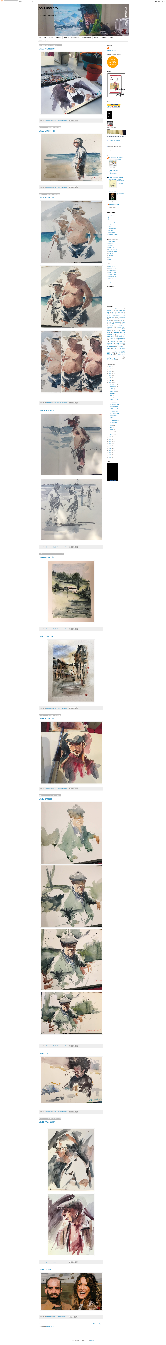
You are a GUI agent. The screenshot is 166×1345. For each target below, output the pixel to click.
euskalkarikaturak (114, 204)
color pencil (113, 319)
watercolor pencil (111, 359)
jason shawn (111, 219)
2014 (110, 446)
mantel (111, 325)
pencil (115, 330)
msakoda (110, 253)
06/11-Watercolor (47, 1122)
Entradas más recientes (45, 1324)
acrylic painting (112, 228)
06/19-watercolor (46, 557)
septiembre (113, 391)
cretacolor (121, 318)
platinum (113, 341)
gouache (109, 320)
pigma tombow (120, 336)
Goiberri (96, 37)
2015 (110, 443)
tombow (121, 346)
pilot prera (112, 339)
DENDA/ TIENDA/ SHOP (45, 40)
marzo (112, 429)
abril (111, 427)
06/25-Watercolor (47, 131)
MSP (45, 37)
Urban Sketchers (113, 170)
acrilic (116, 310)
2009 (110, 457)
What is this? (113, 480)
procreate (110, 343)
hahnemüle (115, 320)
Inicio (72, 1324)
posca (121, 341)
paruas (110, 257)
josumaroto (112, 48)
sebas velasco (112, 270)
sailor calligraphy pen (115, 345)
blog (40, 37)
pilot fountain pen (111, 338)
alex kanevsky (112, 274)
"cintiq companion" (111, 308)
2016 (110, 441)
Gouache (66, 37)
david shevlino (112, 272)
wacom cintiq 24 (121, 354)
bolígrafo (109, 313)
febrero (112, 432)
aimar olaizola (112, 206)
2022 (110, 375)
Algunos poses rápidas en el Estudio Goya (120, 182)
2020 (110, 380)
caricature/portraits (86, 37)
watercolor (111, 358)
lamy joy (123, 322)
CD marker (120, 309)
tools (108, 348)
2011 (110, 452)
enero (111, 434)
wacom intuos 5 (115, 356)
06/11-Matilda (45, 1270)
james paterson (112, 276)
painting (51, 37)
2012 (110, 450)
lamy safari (112, 323)
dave (109, 226)
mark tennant (111, 280)
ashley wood (111, 215)
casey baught (111, 266)
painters (109, 330)
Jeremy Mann (112, 268)
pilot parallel (121, 338)
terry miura (111, 282)
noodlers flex (113, 328)
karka (109, 259)
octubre (112, 389)
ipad (121, 320)
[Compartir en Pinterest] (77, 120)
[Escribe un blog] (72, 120)
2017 (110, 439)
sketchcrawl (111, 232)
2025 (110, 369)
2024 (110, 371)
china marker (116, 315)
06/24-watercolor (46, 197)
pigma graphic (120, 334)
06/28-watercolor (46, 49)
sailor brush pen (121, 343)
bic (113, 312)
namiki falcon (121, 327)
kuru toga (117, 322)
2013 (110, 448)
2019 (110, 382)
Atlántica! (119, 159)
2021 (110, 378)
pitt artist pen (121, 340)
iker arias (110, 230)
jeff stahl (110, 243)
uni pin (109, 352)
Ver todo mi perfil (111, 50)
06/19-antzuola (46, 636)
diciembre (113, 384)
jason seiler (111, 247)
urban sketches (75, 37)
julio (111, 395)
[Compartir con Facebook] (76, 120)
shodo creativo (112, 223)
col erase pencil (121, 317)
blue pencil (120, 312)
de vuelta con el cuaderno (116, 157)
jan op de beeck (112, 251)
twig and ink (122, 348)
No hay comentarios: (62, 120)
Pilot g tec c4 (110, 310)
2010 (110, 455)
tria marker (115, 348)
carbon (108, 315)
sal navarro (111, 255)
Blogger (92, 1340)
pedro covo (111, 278)
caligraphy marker (118, 313)
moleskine (110, 327)
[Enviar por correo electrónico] (70, 120)
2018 (110, 437)
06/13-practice (45, 1053)
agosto (112, 393)
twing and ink (112, 350)
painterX (120, 329)
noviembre (113, 386)
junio (111, 398)
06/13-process (45, 799)
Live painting (103, 37)
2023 (110, 373)
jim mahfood (111, 217)
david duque (111, 241)
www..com (112, 464)
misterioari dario (113, 191)
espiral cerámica (112, 225)
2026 (110, 366)
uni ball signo (120, 350)
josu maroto (48, 8)
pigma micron (110, 336)
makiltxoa (123, 323)
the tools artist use (113, 234)
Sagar (110, 221)
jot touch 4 (109, 322)
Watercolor (58, 37)
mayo (111, 425)
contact (111, 37)
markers (120, 325)
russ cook (110, 245)
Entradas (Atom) (50, 1326)
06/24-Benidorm (46, 410)
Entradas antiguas (98, 1324)
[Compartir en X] (74, 120)
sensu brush (111, 346)
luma (118, 323)
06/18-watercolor (46, 718)
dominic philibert (112, 249)
